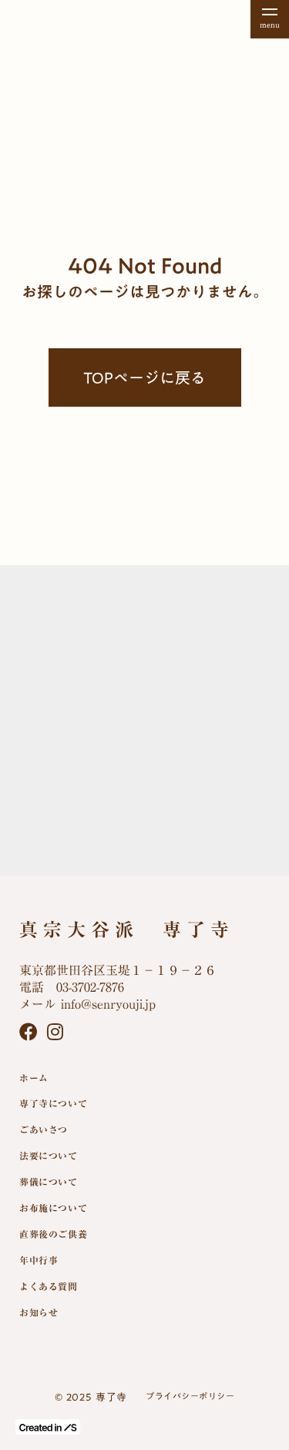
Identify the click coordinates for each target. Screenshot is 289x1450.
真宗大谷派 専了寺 (126, 930)
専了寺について (53, 1103)
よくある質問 (48, 1286)
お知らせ (38, 1312)
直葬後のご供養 (53, 1234)
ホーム (34, 1078)
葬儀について (48, 1181)
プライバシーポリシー (190, 1396)
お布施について (53, 1208)
